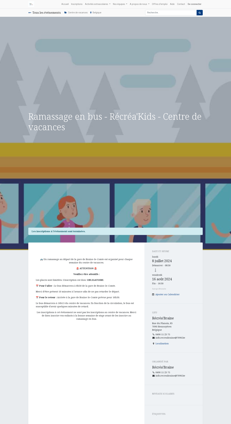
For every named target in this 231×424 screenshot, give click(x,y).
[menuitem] (65, 4)
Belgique (97, 12)
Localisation (162, 343)
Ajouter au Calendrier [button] (167, 294)
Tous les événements (46, 12)
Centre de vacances (78, 12)
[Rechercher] (200, 12)
